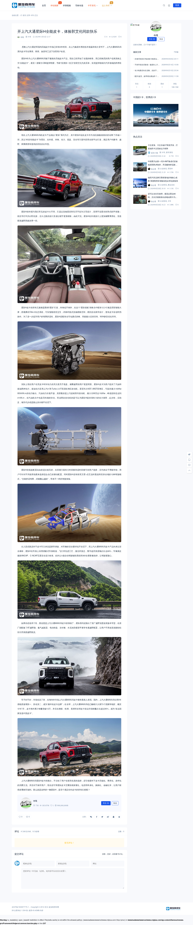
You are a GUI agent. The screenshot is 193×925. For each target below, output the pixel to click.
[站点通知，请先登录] (169, 5)
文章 (28, 15)
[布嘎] (155, 26)
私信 (115, 803)
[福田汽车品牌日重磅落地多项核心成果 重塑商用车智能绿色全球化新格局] (140, 183)
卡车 (32, 15)
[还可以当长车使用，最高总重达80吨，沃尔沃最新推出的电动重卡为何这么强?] (140, 199)
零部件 (170, 169)
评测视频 (67, 5)
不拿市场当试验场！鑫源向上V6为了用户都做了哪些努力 (147, 64)
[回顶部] (189, 470)
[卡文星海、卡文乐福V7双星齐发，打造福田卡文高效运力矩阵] (140, 150)
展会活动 (171, 185)
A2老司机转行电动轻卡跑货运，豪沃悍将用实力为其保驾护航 (147, 59)
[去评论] (189, 465)
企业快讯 (163, 169)
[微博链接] (189, 454)
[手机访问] (189, 459)
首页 (44, 5)
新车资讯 (169, 152)
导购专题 (79, 5)
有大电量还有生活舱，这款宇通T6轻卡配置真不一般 (147, 70)
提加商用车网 (54, 907)
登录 (177, 5)
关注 (106, 803)
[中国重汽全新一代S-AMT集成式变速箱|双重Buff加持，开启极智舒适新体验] (140, 166)
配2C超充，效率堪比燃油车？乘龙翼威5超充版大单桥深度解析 (147, 76)
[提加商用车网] (26, 5)
